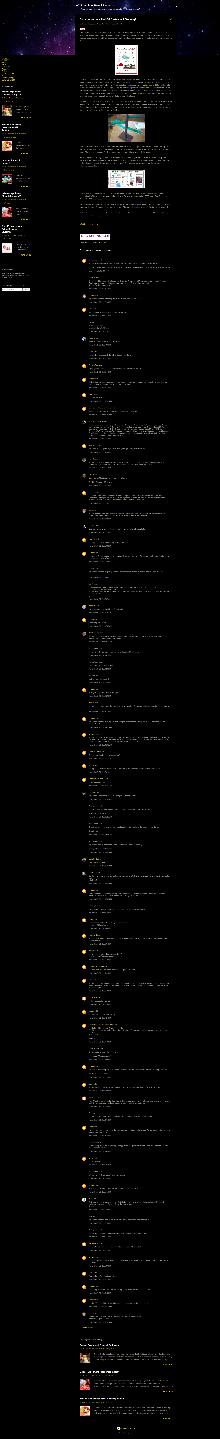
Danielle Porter (94, 365)
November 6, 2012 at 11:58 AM (100, 655)
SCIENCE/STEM (8, 80)
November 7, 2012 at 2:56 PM (100, 991)
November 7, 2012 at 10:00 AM (100, 786)
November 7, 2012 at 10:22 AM (100, 817)
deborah (92, 606)
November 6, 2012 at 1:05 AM (100, 577)
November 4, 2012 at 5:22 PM (100, 486)
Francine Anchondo (96, 966)
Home (4, 58)
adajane (92, 1273)
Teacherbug (93, 445)
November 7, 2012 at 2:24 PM (100, 973)
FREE (4, 62)
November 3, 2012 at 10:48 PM (100, 401)
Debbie (91, 526)
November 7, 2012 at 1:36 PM (100, 913)
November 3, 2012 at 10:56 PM (100, 415)
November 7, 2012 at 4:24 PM (100, 1018)
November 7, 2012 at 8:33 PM (100, 1237)
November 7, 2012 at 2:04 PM (100, 944)
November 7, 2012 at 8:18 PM (100, 1223)
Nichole (92, 295)
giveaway (99, 250)
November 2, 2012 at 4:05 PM (100, 345)
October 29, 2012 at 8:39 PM (99, 271)
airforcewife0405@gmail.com (100, 408)
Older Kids (6, 67)
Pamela (92, 459)
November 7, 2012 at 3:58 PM (100, 1004)
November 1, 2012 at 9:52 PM (100, 316)
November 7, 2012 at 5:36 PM (100, 1106)
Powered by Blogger (127, 1428)
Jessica (92, 352)
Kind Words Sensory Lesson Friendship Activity (102, 1398)
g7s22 (91, 394)
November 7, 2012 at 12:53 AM (100, 745)
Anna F (91, 765)
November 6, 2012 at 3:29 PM (100, 696)
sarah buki (93, 998)
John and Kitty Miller (96, 779)
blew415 (92, 539)
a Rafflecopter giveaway (89, 224)
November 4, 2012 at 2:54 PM (100, 452)
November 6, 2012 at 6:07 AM (100, 599)
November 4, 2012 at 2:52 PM (100, 439)
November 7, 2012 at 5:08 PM (100, 1060)
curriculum (89, 250)
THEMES (5, 60)
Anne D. (92, 951)
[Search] (176, 6)
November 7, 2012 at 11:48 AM (100, 835)
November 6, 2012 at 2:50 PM (100, 682)
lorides (91, 1011)
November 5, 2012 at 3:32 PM (100, 532)
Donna (91, 1313)
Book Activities (8, 73)
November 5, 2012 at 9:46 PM (100, 562)
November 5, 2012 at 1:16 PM (100, 519)
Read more (168, 1365)
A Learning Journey (96, 421)
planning (109, 250)
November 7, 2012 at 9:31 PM (100, 1266)
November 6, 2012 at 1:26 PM (100, 669)
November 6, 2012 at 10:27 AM (100, 626)
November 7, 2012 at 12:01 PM (100, 866)
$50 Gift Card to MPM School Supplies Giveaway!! (12, 229)
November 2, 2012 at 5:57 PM (100, 358)
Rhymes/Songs (8, 78)
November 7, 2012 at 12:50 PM (100, 899)
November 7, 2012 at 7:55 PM (100, 1210)
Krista (91, 1199)
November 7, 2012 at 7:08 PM (100, 1151)
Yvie (90, 1084)
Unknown (92, 309)
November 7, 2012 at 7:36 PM (100, 1178)
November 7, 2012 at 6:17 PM (100, 1120)
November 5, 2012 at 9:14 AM (100, 503)
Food (4, 75)
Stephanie (92, 792)
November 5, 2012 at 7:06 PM (100, 546)
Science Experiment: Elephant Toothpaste (99, 1345)
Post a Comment (88, 1328)
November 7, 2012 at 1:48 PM (100, 928)
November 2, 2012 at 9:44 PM (100, 372)
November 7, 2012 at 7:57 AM (100, 759)
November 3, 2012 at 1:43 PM (100, 388)
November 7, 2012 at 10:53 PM (100, 1322)
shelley (91, 492)
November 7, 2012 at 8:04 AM (100, 772)
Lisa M (91, 475)
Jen (90, 510)
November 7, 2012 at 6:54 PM (100, 1136)
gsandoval (93, 859)
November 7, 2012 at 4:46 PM (100, 1042)
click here (135, 193)
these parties (101, 242)
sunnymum (93, 873)
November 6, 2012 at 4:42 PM (100, 712)
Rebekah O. (93, 1097)
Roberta (92, 338)
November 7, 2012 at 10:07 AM (100, 799)
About (4, 69)
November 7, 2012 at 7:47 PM (100, 1192)
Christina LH (93, 260)
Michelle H (93, 935)
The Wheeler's (94, 633)
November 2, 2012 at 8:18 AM (100, 331)
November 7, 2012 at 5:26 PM (100, 1091)
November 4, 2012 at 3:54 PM (100, 468)
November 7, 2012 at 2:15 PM (100, 960)
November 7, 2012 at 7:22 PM (100, 1165)
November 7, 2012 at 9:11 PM (100, 1250)
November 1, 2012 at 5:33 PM (100, 289)
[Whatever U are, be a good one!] (101, 1025)
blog (115, 82)
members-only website (139, 85)
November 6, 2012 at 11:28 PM (100, 727)
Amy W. (92, 703)
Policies (5, 71)
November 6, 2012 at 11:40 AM (100, 642)
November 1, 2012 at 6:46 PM (100, 302)
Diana (91, 919)
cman (91, 1158)
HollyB (91, 619)
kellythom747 (94, 1243)
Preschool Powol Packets (97, 5)
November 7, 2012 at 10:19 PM (100, 1307)
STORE (4, 65)
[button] (171, 19)
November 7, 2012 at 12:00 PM (100, 852)
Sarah (91, 584)
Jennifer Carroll (95, 752)
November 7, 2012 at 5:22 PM (100, 1077)
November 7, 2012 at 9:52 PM (100, 1293)
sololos (131, 1433)
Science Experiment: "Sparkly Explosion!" (99, 1372)
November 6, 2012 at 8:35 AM (100, 613)
